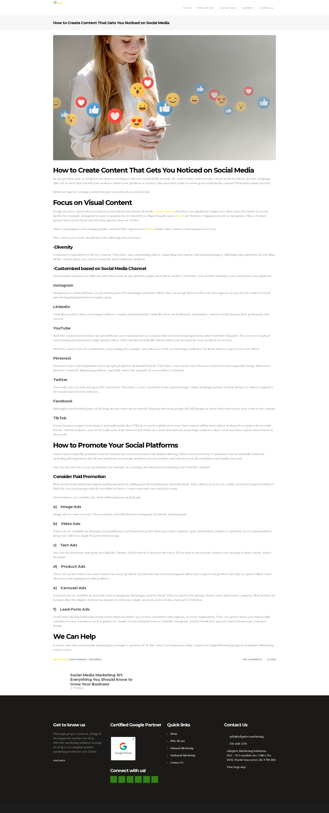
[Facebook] (113, 779)
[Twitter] (121, 779)
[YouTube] (154, 779)
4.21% (181, 215)
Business (96, 659)
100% (150, 229)
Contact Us (176, 762)
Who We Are (177, 741)
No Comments (252, 659)
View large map (236, 767)
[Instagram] (138, 779)
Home (173, 733)
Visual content (164, 211)
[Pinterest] (146, 779)
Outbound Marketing (182, 755)
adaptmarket (78, 659)
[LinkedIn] (130, 779)
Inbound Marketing (181, 748)
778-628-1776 (238, 743)
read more (59, 760)
